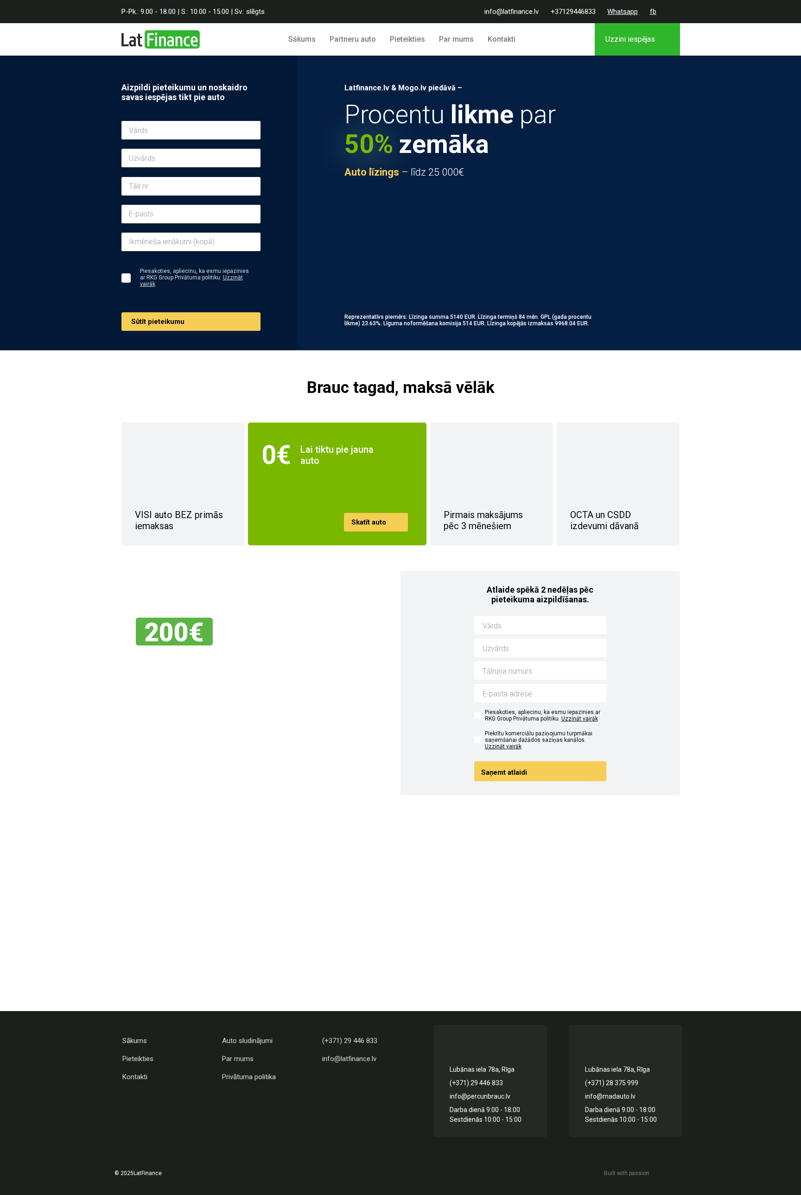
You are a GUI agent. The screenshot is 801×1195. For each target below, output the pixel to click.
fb (653, 11)
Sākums (302, 39)
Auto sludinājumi (247, 1041)
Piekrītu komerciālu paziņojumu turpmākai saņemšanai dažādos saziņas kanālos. (538, 740)
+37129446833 (573, 11)
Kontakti (501, 39)
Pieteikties (407, 39)
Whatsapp (622, 11)
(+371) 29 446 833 (349, 1041)
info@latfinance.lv (511, 11)
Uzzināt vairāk (579, 718)
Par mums (456, 39)
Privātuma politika (249, 1077)
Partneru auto (353, 39)
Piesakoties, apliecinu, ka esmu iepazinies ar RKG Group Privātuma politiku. (542, 715)
